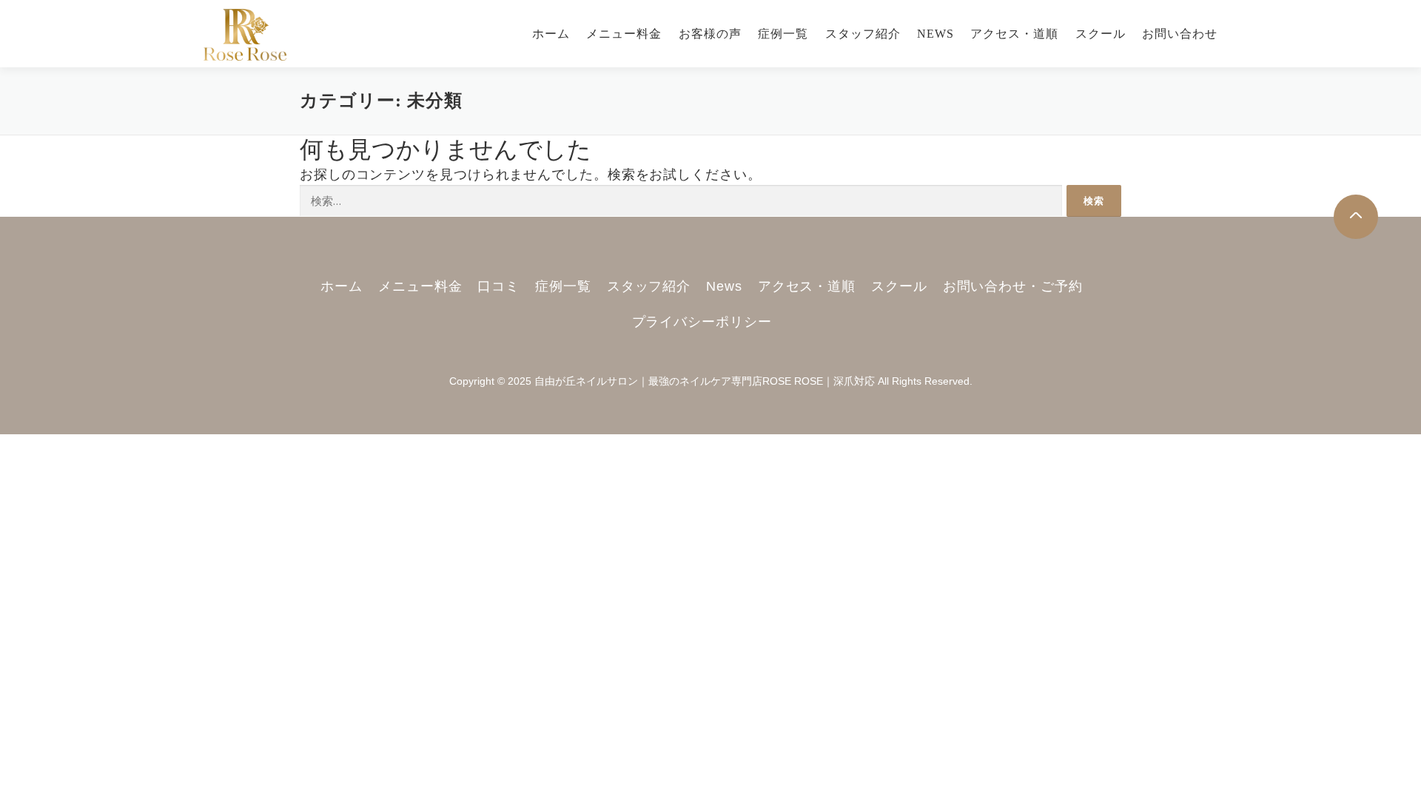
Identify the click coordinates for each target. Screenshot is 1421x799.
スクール (1100, 33)
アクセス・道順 (1014, 33)
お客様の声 (710, 33)
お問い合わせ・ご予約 (1013, 286)
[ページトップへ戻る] (1356, 217)
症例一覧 (783, 33)
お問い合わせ (1179, 33)
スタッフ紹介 (863, 33)
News (935, 33)
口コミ (498, 286)
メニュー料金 (624, 33)
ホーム (551, 33)
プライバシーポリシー (702, 321)
